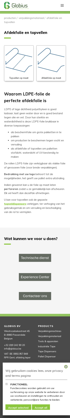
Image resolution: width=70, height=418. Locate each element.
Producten (10, 18)
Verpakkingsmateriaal (31, 18)
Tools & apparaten (48, 341)
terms (16, 376)
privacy (57, 371)
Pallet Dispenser (47, 356)
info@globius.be (12, 348)
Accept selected (18, 407)
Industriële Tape (46, 346)
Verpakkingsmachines (49, 331)
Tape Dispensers (47, 351)
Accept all (41, 407)
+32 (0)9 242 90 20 (14, 345)
